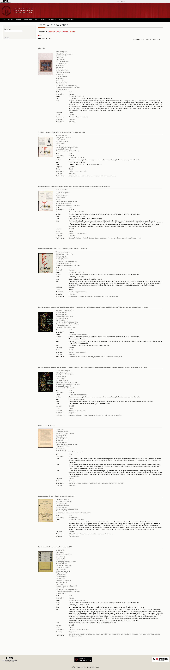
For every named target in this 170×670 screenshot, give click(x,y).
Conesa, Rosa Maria (62, 71)
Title (142, 39)
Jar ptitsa (79, 636)
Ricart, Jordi (59, 67)
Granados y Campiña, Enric (65, 310)
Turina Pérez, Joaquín (63, 192)
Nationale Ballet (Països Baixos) (66, 328)
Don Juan (72, 636)
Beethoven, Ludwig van (63, 571)
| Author (147, 39)
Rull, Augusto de (61, 503)
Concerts (72, 483)
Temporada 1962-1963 (76, 158)
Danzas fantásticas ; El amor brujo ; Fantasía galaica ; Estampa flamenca (62, 249)
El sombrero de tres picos (113, 357)
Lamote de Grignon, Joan (64, 554)
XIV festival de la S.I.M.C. (46, 426)
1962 (70, 153)
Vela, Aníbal (59, 584)
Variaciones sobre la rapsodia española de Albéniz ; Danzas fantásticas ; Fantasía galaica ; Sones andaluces (74, 186)
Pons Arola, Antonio (62, 505)
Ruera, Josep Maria (62, 431)
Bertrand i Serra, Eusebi (64, 501)
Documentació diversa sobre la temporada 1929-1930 (56, 496)
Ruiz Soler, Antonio (62, 141)
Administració (73, 534)
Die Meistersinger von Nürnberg (119, 634)
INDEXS (36, 19)
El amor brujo (73, 296)
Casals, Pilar (60, 80)
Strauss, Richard (61, 577)
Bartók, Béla (60, 441)
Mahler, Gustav (61, 575)
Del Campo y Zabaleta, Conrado (66, 562)
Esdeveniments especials (98, 483)
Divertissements (74, 357)
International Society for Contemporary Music (71, 452)
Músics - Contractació (106, 534)
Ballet (71, 171)
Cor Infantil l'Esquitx (62, 89)
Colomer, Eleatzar (61, 76)
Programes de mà (82, 117)
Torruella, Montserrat (63, 73)
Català (117, 1)
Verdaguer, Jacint (61, 52)
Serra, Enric (59, 58)
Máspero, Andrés (61, 84)
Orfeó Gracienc (61, 450)
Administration (74, 536)
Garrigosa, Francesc (62, 63)
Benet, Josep (60, 65)
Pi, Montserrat (60, 74)
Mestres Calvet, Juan (62, 500)
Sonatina (82, 176)
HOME (3, 19)
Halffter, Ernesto (61, 56)
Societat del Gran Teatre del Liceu (67, 86)
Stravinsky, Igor (61, 556)
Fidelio (82, 634)
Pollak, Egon (60, 552)
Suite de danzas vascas (108, 176)
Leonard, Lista (60, 578)
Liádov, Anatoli (60, 588)
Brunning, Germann (62, 582)
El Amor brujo (73, 176)
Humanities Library (93, 666)
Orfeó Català (60, 448)
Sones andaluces (100, 238)
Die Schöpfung (74, 634)
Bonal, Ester (60, 78)
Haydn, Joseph (60, 558)
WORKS (43, 19)
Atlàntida (41, 48)
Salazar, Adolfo (61, 569)
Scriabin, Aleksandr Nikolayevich (66, 586)
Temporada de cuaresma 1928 (79, 600)
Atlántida (72, 121)
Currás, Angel (60, 140)
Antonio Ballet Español (63, 149)
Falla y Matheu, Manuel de (64, 54)
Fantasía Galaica (88, 238)
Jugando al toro (98, 357)
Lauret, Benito (60, 143)
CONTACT (70, 19)
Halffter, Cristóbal (61, 190)
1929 (70, 515)
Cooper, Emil (60, 550)
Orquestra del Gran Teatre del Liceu (68, 88)
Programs (72, 119)
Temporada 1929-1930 (76, 519)
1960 (70, 330)
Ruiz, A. (58, 145)
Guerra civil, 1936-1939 (115, 483)
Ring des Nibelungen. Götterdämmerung (145, 634)
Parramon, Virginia (62, 69)
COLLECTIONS (52, 19)
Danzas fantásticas (75, 238)
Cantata (71, 117)
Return (41, 35)
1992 (70, 92)
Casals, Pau (59, 429)
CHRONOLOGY (28, 19)
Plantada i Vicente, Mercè (64, 580)
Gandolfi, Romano (61, 82)
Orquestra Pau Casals (63, 446)
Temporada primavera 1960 (78, 334)
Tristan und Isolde (101, 634)
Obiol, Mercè (60, 59)
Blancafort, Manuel (62, 439)
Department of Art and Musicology (80, 666)
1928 (70, 596)
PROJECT (10, 19)
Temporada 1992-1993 (76, 96)
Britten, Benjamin (61, 437)
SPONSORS (62, 19)
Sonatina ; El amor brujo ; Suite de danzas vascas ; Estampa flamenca (61, 132)
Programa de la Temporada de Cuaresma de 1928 (55, 547)
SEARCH (18, 19)
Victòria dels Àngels (62, 61)
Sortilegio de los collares (102, 415)
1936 (70, 454)
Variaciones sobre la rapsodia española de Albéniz (124, 238)
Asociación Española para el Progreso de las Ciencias (73, 513)
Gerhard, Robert (61, 435)
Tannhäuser (90, 634)
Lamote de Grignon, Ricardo (65, 433)
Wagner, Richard (61, 573)
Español (123, 1)
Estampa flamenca (93, 176)
